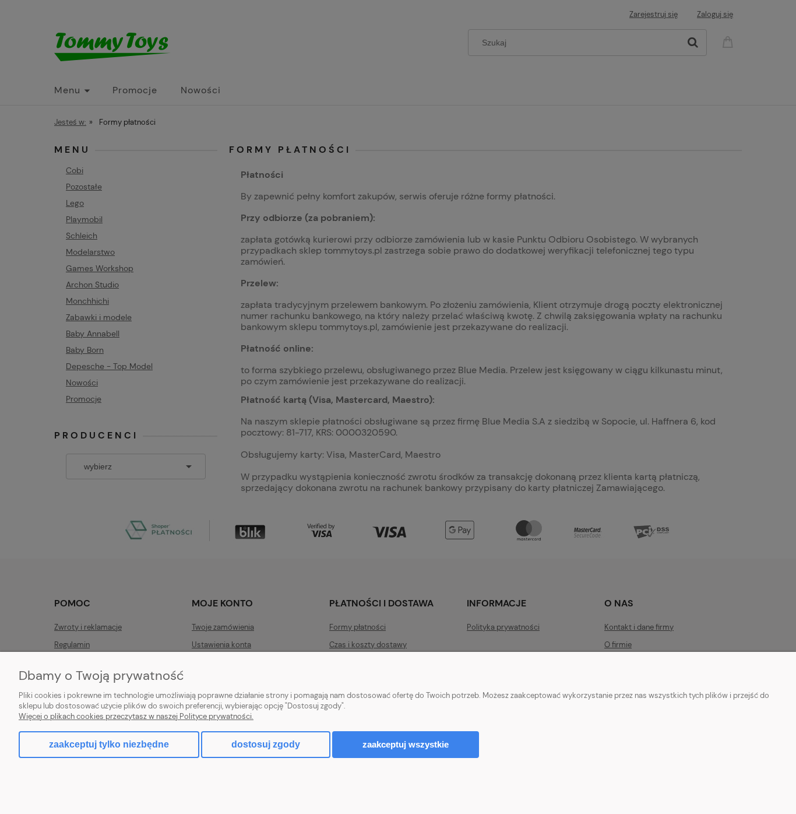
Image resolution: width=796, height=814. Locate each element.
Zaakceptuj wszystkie (405, 744)
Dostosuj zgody (265, 744)
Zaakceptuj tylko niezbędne (109, 744)
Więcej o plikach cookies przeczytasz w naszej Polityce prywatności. (136, 716)
